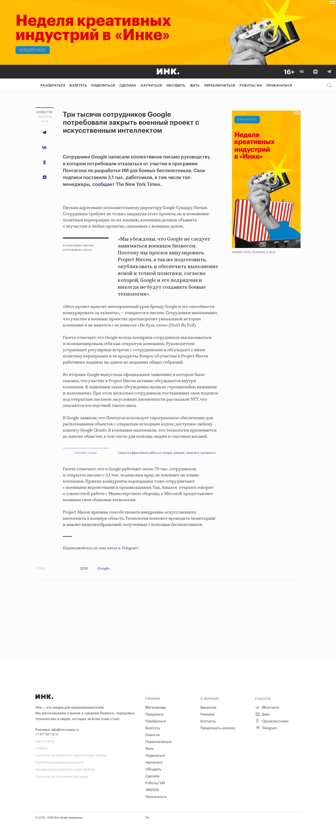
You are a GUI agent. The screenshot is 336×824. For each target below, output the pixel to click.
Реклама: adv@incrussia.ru (57, 730)
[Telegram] (329, 72)
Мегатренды (155, 707)
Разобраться (52, 85)
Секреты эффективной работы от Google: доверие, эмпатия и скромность (167, 452)
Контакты (208, 721)
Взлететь (78, 85)
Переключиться (219, 85)
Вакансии (208, 707)
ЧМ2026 (152, 790)
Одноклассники (274, 721)
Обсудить (175, 85)
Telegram (269, 728)
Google (103, 568)
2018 (84, 568)
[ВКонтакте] (302, 72)
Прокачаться (279, 85)
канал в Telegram (122, 548)
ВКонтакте (270, 707)
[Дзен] (315, 72)
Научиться (151, 85)
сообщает (103, 184)
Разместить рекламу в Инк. (254, 252)
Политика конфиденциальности (59, 762)
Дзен (265, 714)
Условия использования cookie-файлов (64, 769)
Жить (195, 85)
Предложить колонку (217, 728)
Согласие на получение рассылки (61, 776)
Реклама (207, 714)
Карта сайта (45, 741)
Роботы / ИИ (251, 85)
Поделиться (103, 85)
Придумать (154, 714)
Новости (152, 735)
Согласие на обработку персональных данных (71, 755)
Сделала (127, 85)
